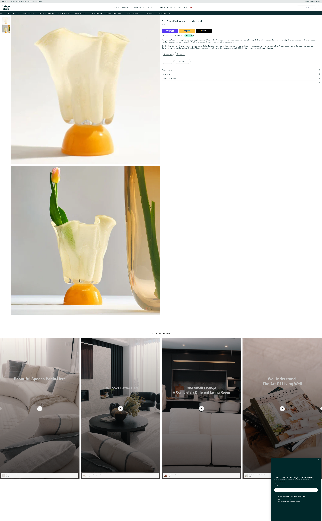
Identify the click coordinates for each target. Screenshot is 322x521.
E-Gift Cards (22, 2)
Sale (191, 7)
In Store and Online (66, 13)
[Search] (297, 7)
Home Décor (137, 7)
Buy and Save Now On (48, 13)
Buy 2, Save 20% (15, 13)
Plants (169, 7)
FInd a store (5, 2)
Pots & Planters (160, 7)
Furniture (146, 7)
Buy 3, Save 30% (31, 13)
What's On (14, 2)
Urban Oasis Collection (35, 2)
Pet (152, 7)
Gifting (186, 7)
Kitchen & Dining (127, 7)
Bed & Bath (117, 7)
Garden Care (178, 7)
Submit (296, 490)
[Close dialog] (319, 460)
